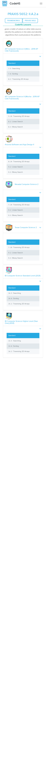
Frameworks (13, 20)
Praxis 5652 (30, 20)
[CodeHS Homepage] (12, 3)
